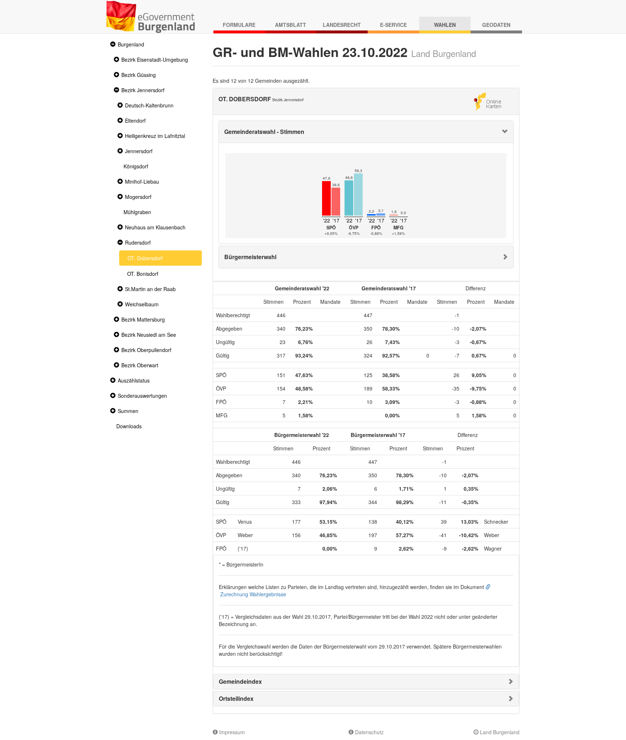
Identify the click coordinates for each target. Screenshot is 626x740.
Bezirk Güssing (138, 74)
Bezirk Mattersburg (143, 319)
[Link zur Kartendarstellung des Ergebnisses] (487, 100)
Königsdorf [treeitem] (136, 166)
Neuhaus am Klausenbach (155, 227)
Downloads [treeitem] (129, 426)
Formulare (239, 24)
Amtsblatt (290, 24)
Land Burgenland (499, 732)
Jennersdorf (139, 151)
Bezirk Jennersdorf (142, 90)
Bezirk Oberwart (139, 365)
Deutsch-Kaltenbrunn (149, 105)
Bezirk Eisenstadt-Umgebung (154, 59)
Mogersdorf (138, 196)
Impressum (231, 732)
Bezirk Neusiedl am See (148, 334)
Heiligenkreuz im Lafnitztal (155, 135)
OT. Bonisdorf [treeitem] (142, 273)
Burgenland (131, 44)
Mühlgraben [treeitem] (137, 212)
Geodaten (496, 24)
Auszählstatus (134, 380)
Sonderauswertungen (142, 395)
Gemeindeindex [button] (240, 681)
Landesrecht (342, 24)
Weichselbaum (142, 304)
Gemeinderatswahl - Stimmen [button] (264, 131)
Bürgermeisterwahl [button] (250, 257)
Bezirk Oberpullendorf (146, 349)
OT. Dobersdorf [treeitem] (145, 258)
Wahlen (445, 24)
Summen (128, 410)
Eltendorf (135, 120)
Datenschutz (369, 732)
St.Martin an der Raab (150, 289)
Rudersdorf (138, 242)
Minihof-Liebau (142, 181)
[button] (112, 44)
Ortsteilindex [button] (236, 698)
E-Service (393, 24)
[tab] (366, 132)
